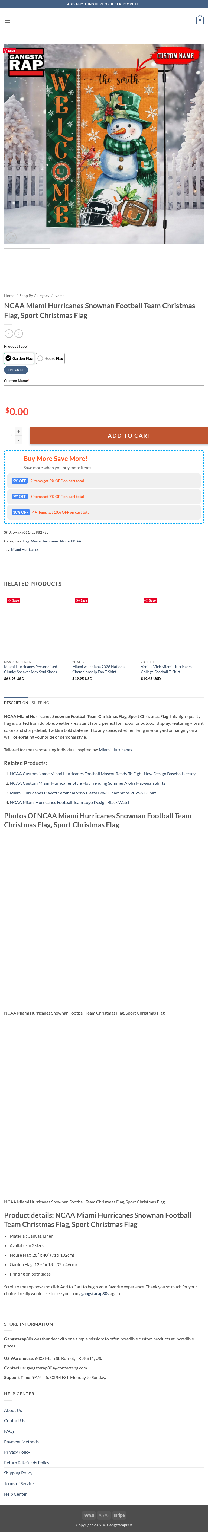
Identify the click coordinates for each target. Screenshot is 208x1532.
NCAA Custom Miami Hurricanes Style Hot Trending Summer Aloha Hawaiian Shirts (87, 783)
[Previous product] (18, 333)
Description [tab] (16, 703)
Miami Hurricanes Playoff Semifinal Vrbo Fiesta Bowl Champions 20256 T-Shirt (83, 792)
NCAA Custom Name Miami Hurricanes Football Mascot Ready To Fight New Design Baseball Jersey (103, 773)
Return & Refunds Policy (26, 1462)
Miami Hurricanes (44, 541)
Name (59, 296)
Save (11, 51)
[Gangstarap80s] (104, 20)
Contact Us (14, 1420)
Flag (26, 541)
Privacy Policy (17, 1451)
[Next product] (9, 333)
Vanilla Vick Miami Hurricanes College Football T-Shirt (166, 669)
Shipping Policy (18, 1472)
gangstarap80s (95, 1293)
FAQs (9, 1431)
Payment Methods (21, 1441)
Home (9, 296)
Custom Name (16, 380)
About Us (13, 1410)
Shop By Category (34, 296)
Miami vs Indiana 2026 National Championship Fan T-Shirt (99, 669)
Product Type (16, 346)
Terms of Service (19, 1483)
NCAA (76, 541)
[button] (7, 20)
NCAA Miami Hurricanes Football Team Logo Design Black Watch (70, 802)
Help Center (15, 1493)
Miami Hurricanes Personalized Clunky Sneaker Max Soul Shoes (30, 669)
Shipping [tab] (40, 703)
